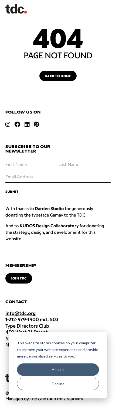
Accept (58, 369)
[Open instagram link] (7, 124)
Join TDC (19, 278)
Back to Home (58, 76)
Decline (58, 383)
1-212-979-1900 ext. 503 (32, 319)
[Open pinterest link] (36, 124)
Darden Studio (49, 208)
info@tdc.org (20, 313)
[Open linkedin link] (27, 124)
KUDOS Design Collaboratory (49, 225)
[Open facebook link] (17, 124)
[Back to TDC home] (16, 9)
